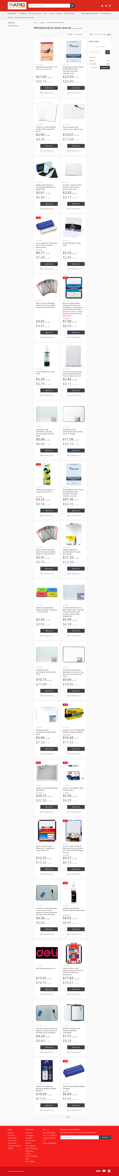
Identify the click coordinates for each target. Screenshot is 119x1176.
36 (99, 34)
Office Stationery (30, 1146)
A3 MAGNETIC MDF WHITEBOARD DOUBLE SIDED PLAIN (46, 672)
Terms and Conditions (14, 1146)
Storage (10, 17)
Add (107, 52)
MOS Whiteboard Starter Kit (45, 968)
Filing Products (29, 1151)
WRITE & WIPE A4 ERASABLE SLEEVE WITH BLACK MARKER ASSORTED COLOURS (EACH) (45, 305)
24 (97, 34)
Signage (59, 13)
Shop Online (12, 13)
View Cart (94, 67)
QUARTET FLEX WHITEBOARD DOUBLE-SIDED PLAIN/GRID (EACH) (46, 129)
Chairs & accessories (34, 13)
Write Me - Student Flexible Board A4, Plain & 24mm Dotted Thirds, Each (72, 187)
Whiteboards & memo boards (24, 17)
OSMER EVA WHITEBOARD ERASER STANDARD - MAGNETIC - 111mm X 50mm (47, 610)
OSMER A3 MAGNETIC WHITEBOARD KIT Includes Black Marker (72, 552)
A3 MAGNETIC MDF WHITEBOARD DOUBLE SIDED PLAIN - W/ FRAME (73, 432)
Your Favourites (105, 13)
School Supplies (30, 1161)
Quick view (47, 51)
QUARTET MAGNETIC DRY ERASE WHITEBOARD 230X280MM (71, 1031)
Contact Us (11, 1135)
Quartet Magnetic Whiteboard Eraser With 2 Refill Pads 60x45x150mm (46, 245)
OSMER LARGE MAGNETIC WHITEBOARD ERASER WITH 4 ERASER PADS (46, 187)
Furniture (23, 13)
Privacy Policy (12, 1140)
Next (67, 1117)
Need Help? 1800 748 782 (89, 13)
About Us (10, 1133)
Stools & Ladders (69, 13)
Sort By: (70, 34)
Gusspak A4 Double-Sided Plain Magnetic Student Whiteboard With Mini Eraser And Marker (46, 1031)
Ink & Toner (29, 1133)
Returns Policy (12, 1143)
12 (94, 34)
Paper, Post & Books (31, 1148)
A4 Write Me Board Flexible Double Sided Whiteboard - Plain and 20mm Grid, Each (72, 374)
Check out (105, 67)
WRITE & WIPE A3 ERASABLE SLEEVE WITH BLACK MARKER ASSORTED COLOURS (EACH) (45, 552)
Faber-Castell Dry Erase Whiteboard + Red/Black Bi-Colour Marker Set (45, 848)
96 (105, 34)
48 (102, 34)
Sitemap (10, 1148)
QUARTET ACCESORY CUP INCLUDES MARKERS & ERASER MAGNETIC (46, 1089)
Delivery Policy (12, 1138)
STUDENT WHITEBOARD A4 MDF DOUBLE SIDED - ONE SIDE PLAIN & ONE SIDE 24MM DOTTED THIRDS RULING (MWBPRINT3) (73, 612)
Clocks (45, 13)
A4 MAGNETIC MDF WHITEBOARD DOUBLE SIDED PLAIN (46, 732)
